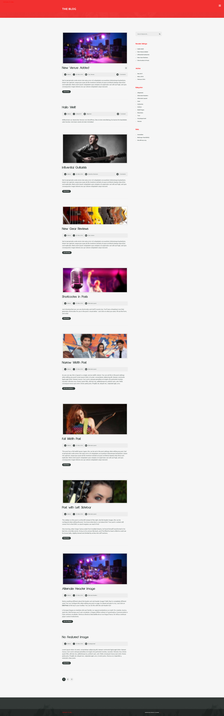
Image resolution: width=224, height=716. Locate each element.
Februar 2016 (141, 79)
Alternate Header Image (78, 588)
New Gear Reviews (75, 228)
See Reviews (67, 252)
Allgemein (89, 113)
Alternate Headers (92, 595)
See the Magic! (68, 621)
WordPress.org (141, 140)
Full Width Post (71, 439)
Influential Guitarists (74, 167)
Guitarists (90, 174)
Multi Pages (140, 110)
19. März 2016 (79, 303)
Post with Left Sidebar (76, 507)
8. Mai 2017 (79, 113)
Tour (89, 74)
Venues (92, 74)
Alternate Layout (92, 303)
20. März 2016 (79, 74)
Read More (66, 191)
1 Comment (123, 113)
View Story (66, 91)
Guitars (92, 235)
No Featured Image (75, 637)
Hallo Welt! (69, 107)
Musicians (95, 174)
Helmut (69, 74)
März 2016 (140, 76)
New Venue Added (75, 68)
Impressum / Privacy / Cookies (152, 712)
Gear (89, 235)
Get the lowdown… (69, 388)
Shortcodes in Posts (75, 296)
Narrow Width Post (74, 362)
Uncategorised (91, 643)
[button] (220, 6)
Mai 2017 (140, 73)
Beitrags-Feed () (143, 137)
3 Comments (122, 74)
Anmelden (140, 134)
